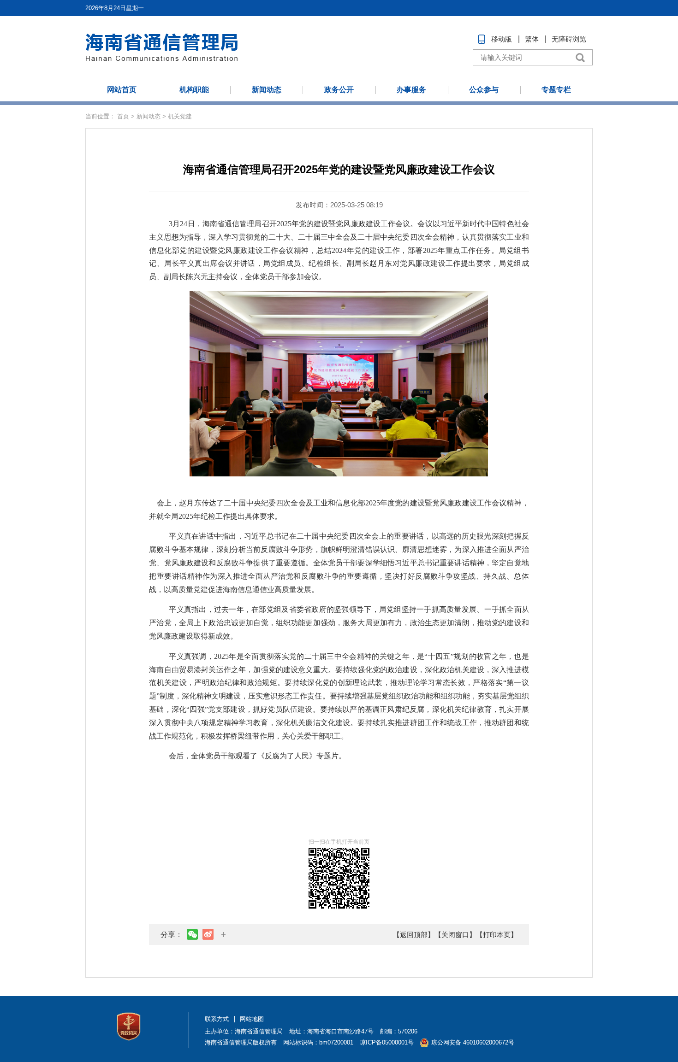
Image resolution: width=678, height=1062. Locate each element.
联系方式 (217, 1018)
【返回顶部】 (413, 935)
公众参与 (484, 90)
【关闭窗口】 (455, 935)
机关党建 (180, 116)
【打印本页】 (496, 935)
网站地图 (252, 1018)
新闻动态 (266, 90)
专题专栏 (556, 90)
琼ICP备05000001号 (387, 1042)
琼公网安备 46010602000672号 (472, 1042)
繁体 (532, 39)
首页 (123, 116)
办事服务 (411, 90)
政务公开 (339, 90)
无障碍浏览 (569, 39)
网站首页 (122, 90)
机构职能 (194, 90)
